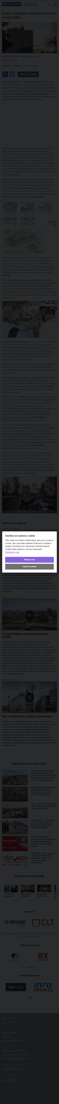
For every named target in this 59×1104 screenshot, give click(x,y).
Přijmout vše (29, 559)
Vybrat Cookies (29, 566)
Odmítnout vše (12, 552)
